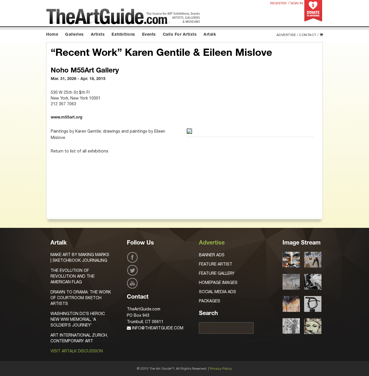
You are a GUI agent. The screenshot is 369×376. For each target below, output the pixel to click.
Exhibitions (123, 35)
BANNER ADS (212, 255)
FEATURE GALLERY (217, 273)
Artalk (210, 35)
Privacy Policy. (221, 369)
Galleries (74, 35)
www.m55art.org (66, 118)
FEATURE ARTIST (215, 264)
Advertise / (287, 35)
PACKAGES (209, 301)
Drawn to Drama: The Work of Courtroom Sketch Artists (80, 298)
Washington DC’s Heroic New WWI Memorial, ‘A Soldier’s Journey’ (77, 319)
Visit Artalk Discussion (76, 351)
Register (278, 3)
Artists (98, 35)
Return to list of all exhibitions (79, 151)
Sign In (296, 3)
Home (52, 35)
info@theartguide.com (157, 328)
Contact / (309, 35)
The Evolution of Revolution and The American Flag (72, 276)
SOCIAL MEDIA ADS (217, 291)
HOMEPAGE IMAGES (218, 282)
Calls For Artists (180, 35)
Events (149, 35)
